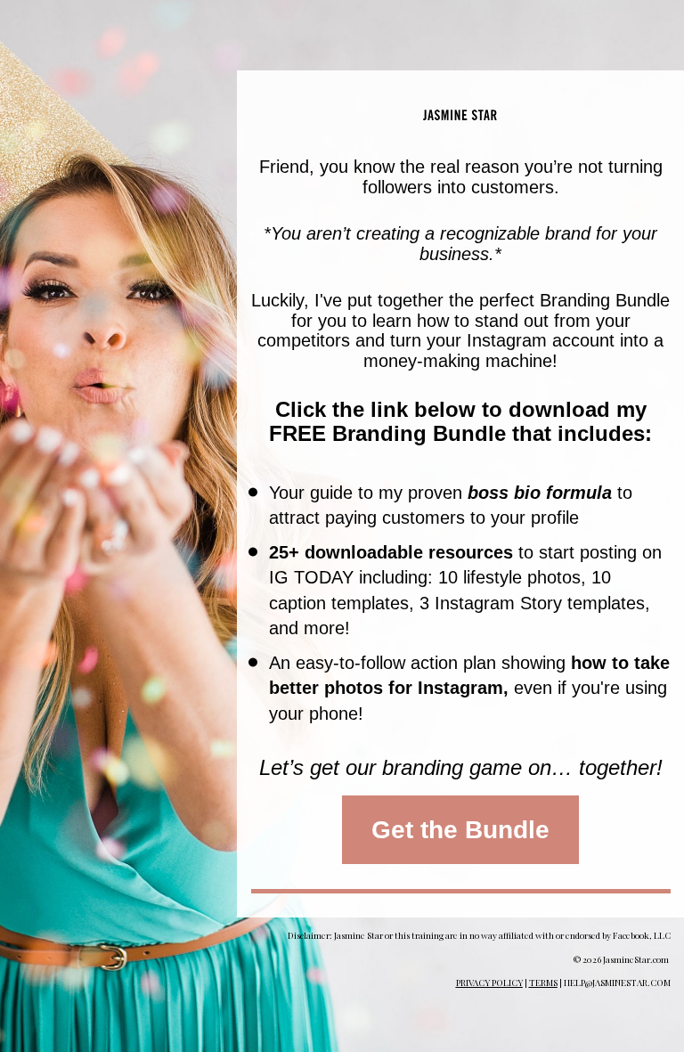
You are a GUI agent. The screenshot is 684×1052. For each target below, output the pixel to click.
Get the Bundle (460, 830)
